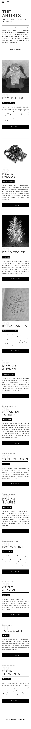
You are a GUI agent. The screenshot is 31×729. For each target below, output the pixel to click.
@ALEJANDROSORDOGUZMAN (15, 719)
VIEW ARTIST (15, 126)
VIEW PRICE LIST (15, 49)
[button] (8, 2)
